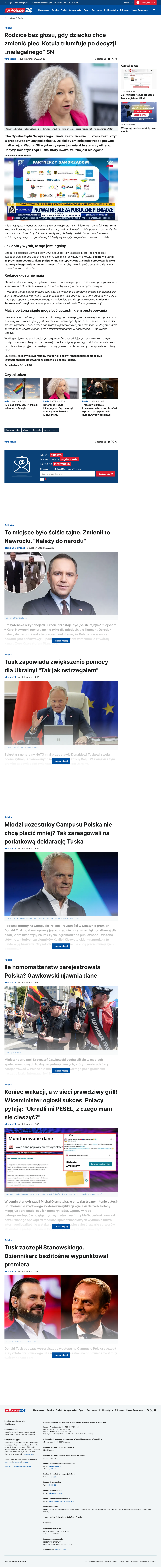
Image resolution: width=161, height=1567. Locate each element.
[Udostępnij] (116, 59)
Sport (86, 10)
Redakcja (8, 3)
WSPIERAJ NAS (60, 1549)
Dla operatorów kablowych (41, 3)
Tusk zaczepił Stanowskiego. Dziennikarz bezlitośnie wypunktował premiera (56, 1256)
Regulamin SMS (124, 1561)
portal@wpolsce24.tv (56, 1466)
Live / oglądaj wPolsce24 (22, 1466)
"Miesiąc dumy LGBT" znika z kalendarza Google (20, 406)
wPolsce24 (10, 59)
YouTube (25, 1462)
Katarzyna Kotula (13, 430)
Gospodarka (75, 10)
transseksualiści (51, 430)
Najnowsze (43, 10)
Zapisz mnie (104, 474)
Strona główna (9, 18)
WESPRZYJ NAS (60, 3)
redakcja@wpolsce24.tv (57, 1477)
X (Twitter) (17, 1462)
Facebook (8, 1462)
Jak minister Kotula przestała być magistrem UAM (138, 96)
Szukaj (126, 3)
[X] (112, 59)
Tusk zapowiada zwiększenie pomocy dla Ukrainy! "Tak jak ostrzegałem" (56, 666)
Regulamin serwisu (111, 1561)
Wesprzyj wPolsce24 (32, 430)
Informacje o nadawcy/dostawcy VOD (144, 1561)
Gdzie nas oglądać (21, 3)
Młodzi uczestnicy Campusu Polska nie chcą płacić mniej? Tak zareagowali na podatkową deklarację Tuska (58, 833)
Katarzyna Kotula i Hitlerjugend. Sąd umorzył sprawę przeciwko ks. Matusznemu (58, 409)
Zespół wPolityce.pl (14, 548)
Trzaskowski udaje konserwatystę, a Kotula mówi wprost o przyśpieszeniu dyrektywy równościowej (99, 409)
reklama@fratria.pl (55, 1493)
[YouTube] (155, 1410)
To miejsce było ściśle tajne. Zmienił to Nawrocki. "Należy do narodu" (57, 536)
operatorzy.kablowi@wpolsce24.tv (61, 1501)
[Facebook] (108, 59)
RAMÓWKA (73, 3)
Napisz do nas (28, 1454)
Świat (64, 10)
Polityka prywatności (96, 1561)
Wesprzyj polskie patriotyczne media (138, 130)
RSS (86, 1561)
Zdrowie (124, 10)
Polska (55, 10)
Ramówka (7, 1466)
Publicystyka (111, 10)
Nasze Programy (139, 10)
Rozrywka (97, 10)
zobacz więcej (61, 641)
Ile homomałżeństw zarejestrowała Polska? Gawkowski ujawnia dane (52, 971)
